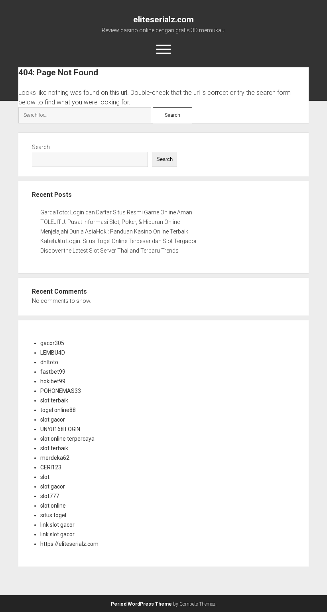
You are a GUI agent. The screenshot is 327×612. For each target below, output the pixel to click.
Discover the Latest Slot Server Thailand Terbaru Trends (109, 250)
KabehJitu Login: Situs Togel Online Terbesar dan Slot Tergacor (118, 241)
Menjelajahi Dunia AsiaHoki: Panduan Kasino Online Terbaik (114, 231)
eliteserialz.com (163, 19)
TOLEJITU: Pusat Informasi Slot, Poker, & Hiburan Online (110, 222)
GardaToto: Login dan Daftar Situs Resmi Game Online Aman (116, 212)
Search (41, 147)
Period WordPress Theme (141, 604)
